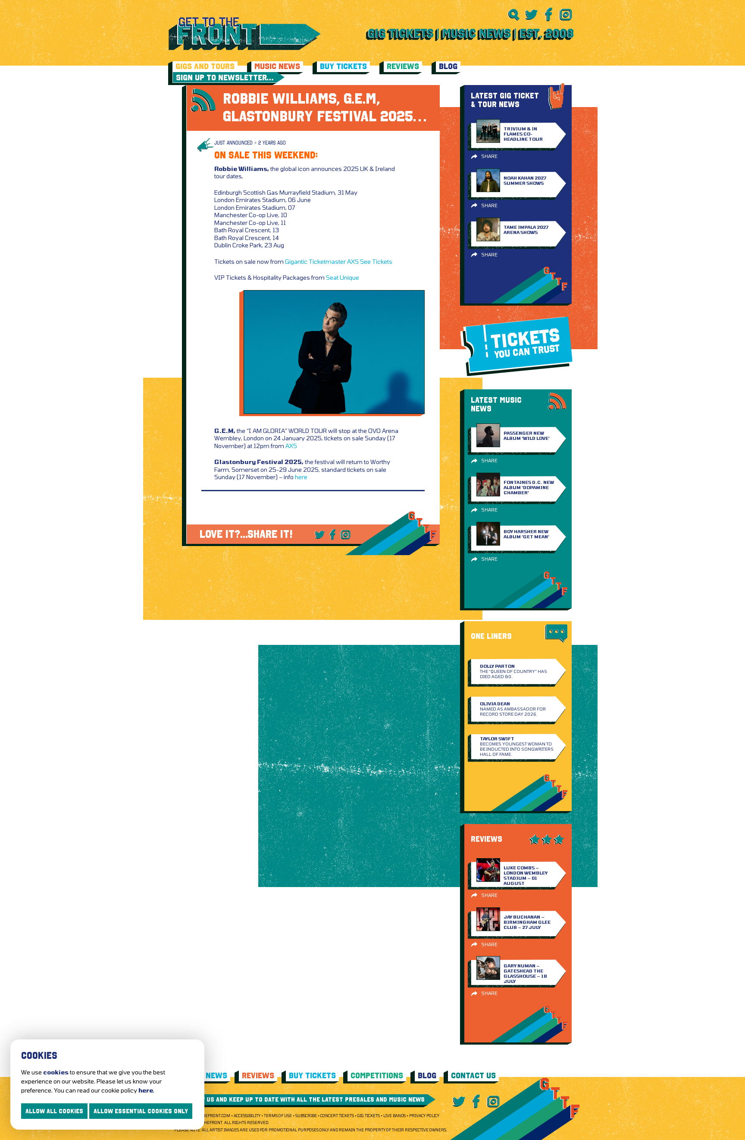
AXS (353, 261)
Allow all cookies (54, 1111)
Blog (448, 66)
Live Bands (394, 1115)
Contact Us (473, 1075)
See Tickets (376, 261)
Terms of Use (278, 1115)
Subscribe (306, 1115)
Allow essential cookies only (141, 1111)
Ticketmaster (327, 261)
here (301, 476)
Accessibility (247, 1115)
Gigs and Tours (205, 66)
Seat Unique (342, 277)
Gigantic (296, 261)
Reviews (403, 66)
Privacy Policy (424, 1115)
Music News (277, 66)
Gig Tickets (368, 1115)
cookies (56, 1072)
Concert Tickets (337, 1115)
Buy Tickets (343, 66)
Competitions (377, 1075)
